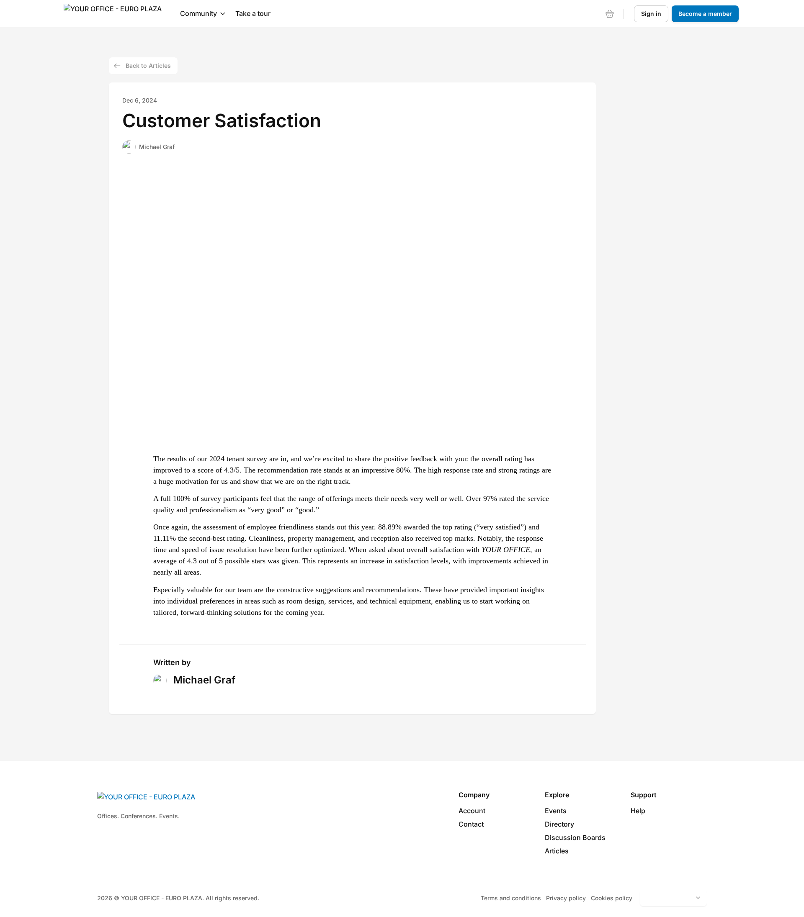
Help (638, 811)
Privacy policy (566, 898)
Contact (471, 824)
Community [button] (198, 13)
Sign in (651, 13)
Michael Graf (157, 146)
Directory (559, 824)
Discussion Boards (575, 837)
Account (472, 811)
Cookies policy (611, 898)
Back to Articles (148, 65)
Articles (557, 851)
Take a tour (253, 13)
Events (556, 811)
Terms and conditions (511, 898)
